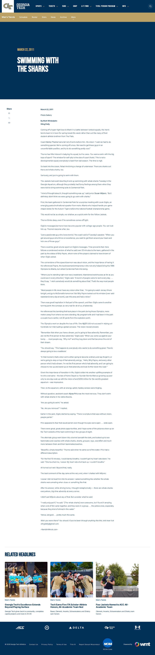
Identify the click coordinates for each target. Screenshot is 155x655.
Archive (63, 17)
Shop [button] (75, 6)
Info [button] (124, 6)
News (53, 17)
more (73, 17)
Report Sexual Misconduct (89, 644)
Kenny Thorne (52, 142)
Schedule (23, 17)
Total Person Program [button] (105, 6)
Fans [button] (64, 6)
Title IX (73, 644)
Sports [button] (39, 6)
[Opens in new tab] (20, 628)
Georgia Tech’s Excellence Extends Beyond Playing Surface (22, 605)
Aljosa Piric (73, 393)
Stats (44, 17)
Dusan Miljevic (100, 193)
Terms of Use (61, 644)
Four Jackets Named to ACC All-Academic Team (112, 605)
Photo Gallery (46, 115)
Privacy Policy (47, 644)
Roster (34, 17)
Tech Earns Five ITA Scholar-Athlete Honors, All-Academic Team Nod (68, 605)
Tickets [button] (52, 6)
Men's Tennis (8, 17)
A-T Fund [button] (85, 6)
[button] (150, 6)
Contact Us (33, 644)
